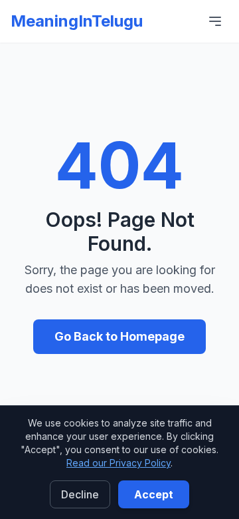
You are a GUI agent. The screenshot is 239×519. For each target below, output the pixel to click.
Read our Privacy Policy (118, 462)
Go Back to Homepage (119, 336)
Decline (80, 494)
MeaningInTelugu (77, 21)
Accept (153, 494)
